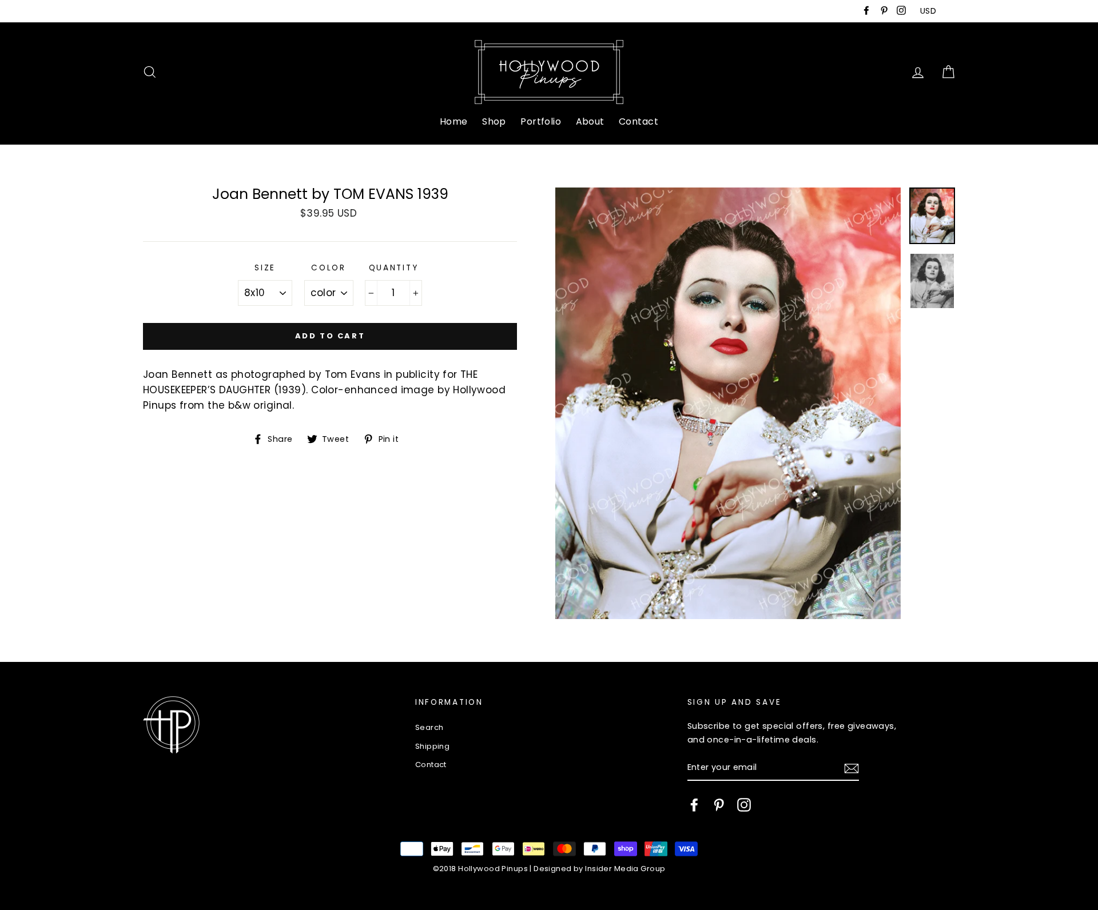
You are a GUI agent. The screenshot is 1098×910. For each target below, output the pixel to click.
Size (265, 267)
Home (454, 121)
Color (328, 267)
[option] (728, 403)
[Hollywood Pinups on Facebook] (694, 805)
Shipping (432, 746)
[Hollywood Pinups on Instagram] (744, 805)
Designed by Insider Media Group (599, 868)
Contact (638, 121)
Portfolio (540, 121)
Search (429, 727)
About (590, 121)
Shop (494, 121)
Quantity (394, 267)
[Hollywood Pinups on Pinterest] (719, 805)
